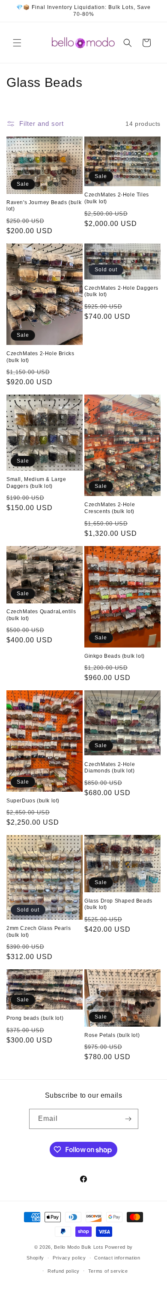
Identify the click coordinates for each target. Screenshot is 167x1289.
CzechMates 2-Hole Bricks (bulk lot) (40, 356)
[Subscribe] (128, 1119)
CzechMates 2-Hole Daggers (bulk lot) (121, 291)
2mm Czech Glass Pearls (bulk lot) (38, 931)
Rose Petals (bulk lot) (112, 1035)
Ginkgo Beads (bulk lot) (114, 656)
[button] (17, 42)
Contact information (117, 1257)
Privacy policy (69, 1257)
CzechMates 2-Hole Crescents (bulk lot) (109, 508)
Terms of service (108, 1271)
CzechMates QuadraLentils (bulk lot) (41, 615)
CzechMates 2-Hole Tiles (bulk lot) (116, 198)
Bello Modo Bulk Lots (78, 1247)
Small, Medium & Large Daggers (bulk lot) (36, 482)
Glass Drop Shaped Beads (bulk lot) (118, 904)
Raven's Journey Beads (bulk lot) (43, 205)
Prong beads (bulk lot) (34, 1018)
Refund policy (64, 1271)
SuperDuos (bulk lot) (33, 801)
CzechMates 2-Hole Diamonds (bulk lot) (109, 767)
